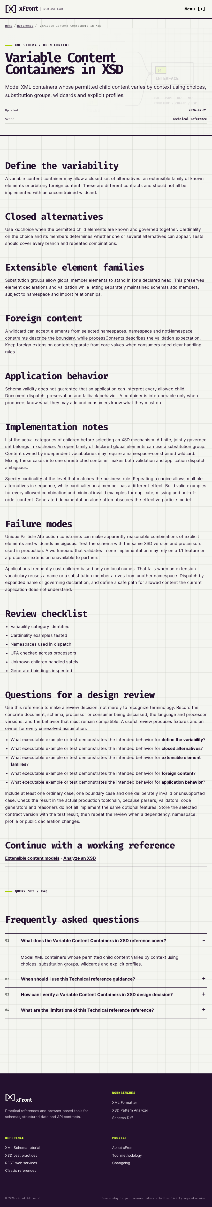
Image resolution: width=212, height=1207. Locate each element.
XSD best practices (21, 1155)
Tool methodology (127, 1155)
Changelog (121, 1163)
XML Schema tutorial (22, 1148)
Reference (25, 25)
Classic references (20, 1170)
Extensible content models (32, 858)
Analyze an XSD (79, 858)
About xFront (123, 1148)
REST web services (21, 1163)
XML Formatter (124, 1102)
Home (8, 25)
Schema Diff (122, 1118)
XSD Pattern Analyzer (130, 1110)
